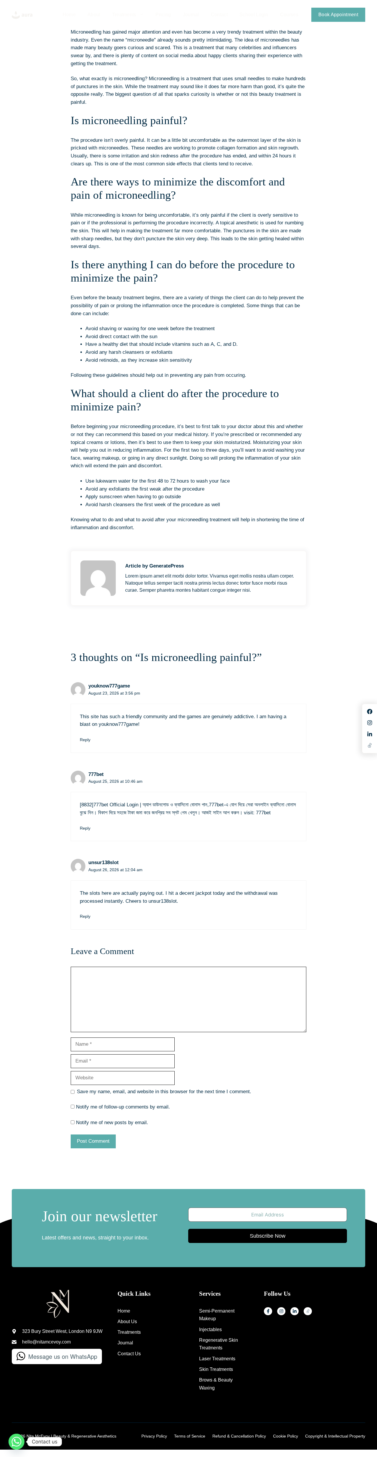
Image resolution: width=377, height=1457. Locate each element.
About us (127, 1321)
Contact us (129, 1353)
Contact (219, 14)
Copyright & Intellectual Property (335, 1436)
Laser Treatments (217, 1358)
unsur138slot (103, 862)
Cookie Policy (285, 1436)
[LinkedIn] (294, 1311)
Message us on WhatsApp (62, 1356)
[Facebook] (268, 1311)
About (93, 14)
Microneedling (164, 78)
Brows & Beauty (216, 1379)
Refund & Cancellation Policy (239, 1436)
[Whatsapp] (16, 1442)
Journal (191, 14)
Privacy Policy (154, 1436)
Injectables (210, 1329)
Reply (85, 739)
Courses (289, 14)
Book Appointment (338, 14)
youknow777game (109, 686)
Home (69, 14)
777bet (96, 774)
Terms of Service (189, 1436)
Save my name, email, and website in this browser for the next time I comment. (164, 1091)
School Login (253, 14)
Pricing (163, 14)
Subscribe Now (267, 1236)
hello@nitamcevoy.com (46, 1341)
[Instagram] (281, 1311)
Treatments (124, 14)
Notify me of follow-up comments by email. (123, 1107)
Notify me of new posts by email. (112, 1122)
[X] (308, 1311)
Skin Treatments (216, 1369)
